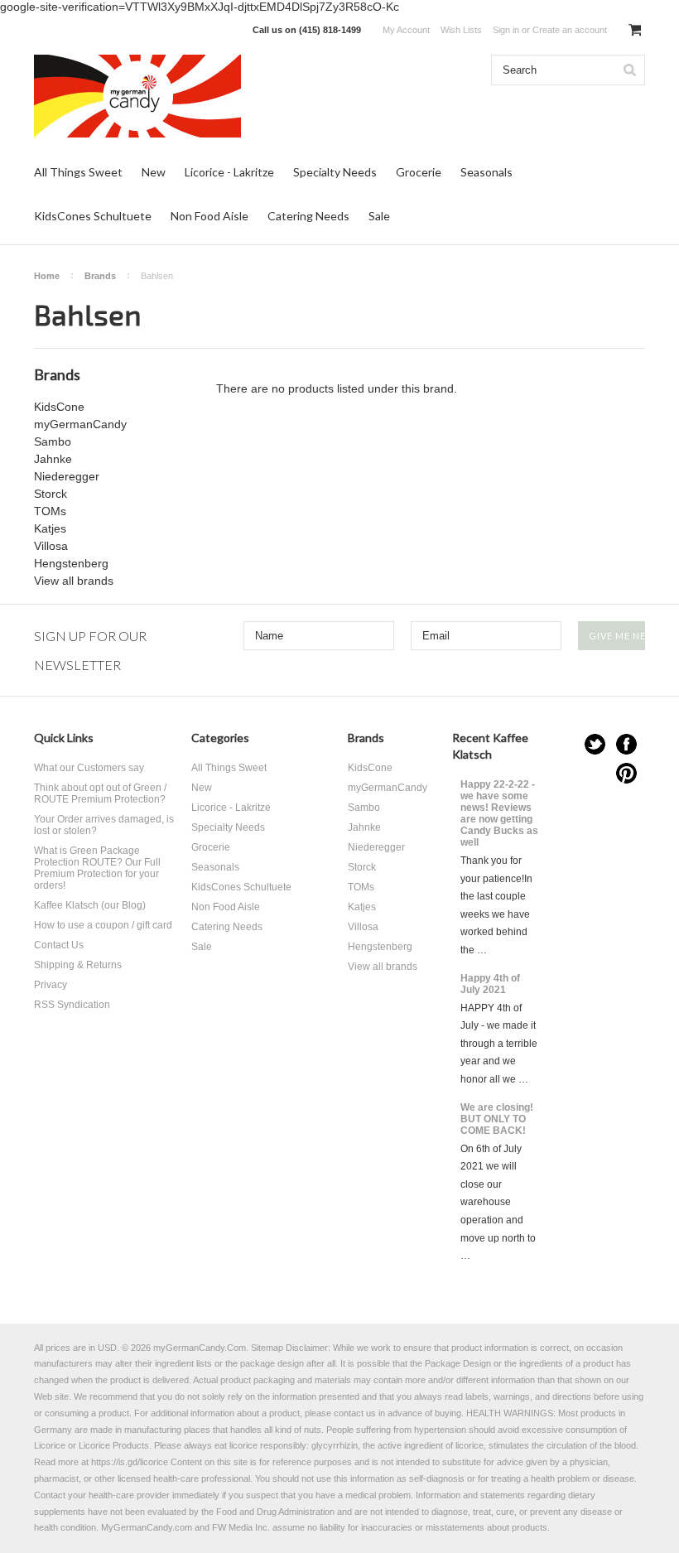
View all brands (73, 580)
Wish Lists (461, 30)
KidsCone (59, 406)
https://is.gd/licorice (129, 1462)
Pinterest (626, 773)
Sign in (506, 30)
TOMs (50, 511)
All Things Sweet (78, 172)
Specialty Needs (335, 172)
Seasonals (486, 172)
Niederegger (66, 476)
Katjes (50, 528)
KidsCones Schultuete (93, 216)
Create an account (569, 30)
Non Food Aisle (209, 216)
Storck (50, 493)
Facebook (626, 744)
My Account (406, 30)
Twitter (595, 744)
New (154, 172)
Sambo (52, 441)
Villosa (51, 545)
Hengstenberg (71, 563)
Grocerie (418, 172)
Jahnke (53, 458)
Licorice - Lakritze (229, 172)
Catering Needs (308, 216)
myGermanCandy (80, 424)
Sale (379, 216)
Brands (100, 276)
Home (47, 276)
